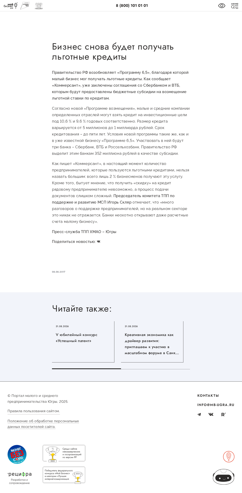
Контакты (208, 395)
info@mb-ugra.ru (215, 404)
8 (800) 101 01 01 (132, 5)
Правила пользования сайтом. (34, 411)
